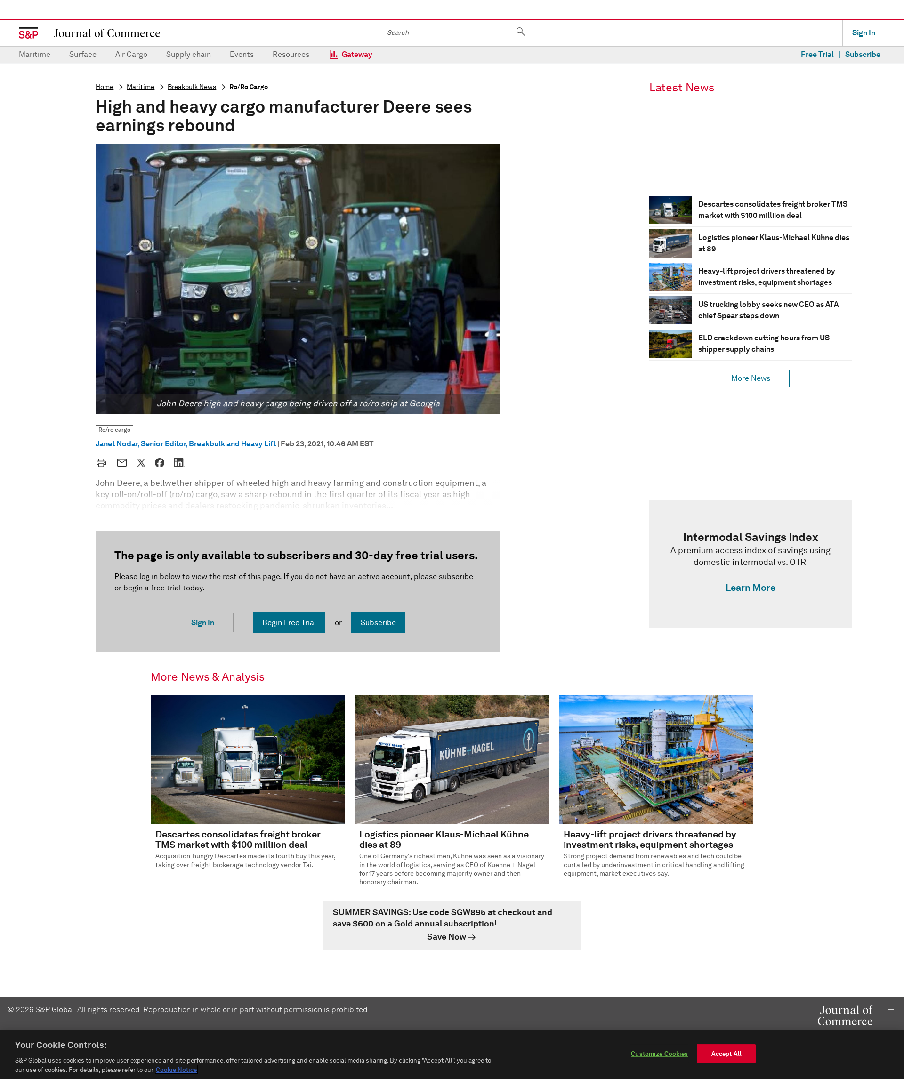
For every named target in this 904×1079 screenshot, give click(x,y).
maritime (140, 87)
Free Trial (817, 54)
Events (242, 54)
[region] (452, 1054)
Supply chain (188, 54)
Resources (291, 54)
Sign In (863, 32)
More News (750, 378)
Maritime (34, 54)
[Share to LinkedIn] (179, 462)
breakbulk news (192, 87)
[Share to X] (141, 463)
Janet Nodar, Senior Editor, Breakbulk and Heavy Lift (186, 443)
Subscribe (862, 54)
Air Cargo (131, 54)
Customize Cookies (659, 1053)
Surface (83, 54)
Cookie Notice (176, 1069)
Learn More (750, 587)
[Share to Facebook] (159, 462)
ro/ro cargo (248, 87)
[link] (750, 564)
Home (104, 87)
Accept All (726, 1053)
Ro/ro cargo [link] (114, 429)
